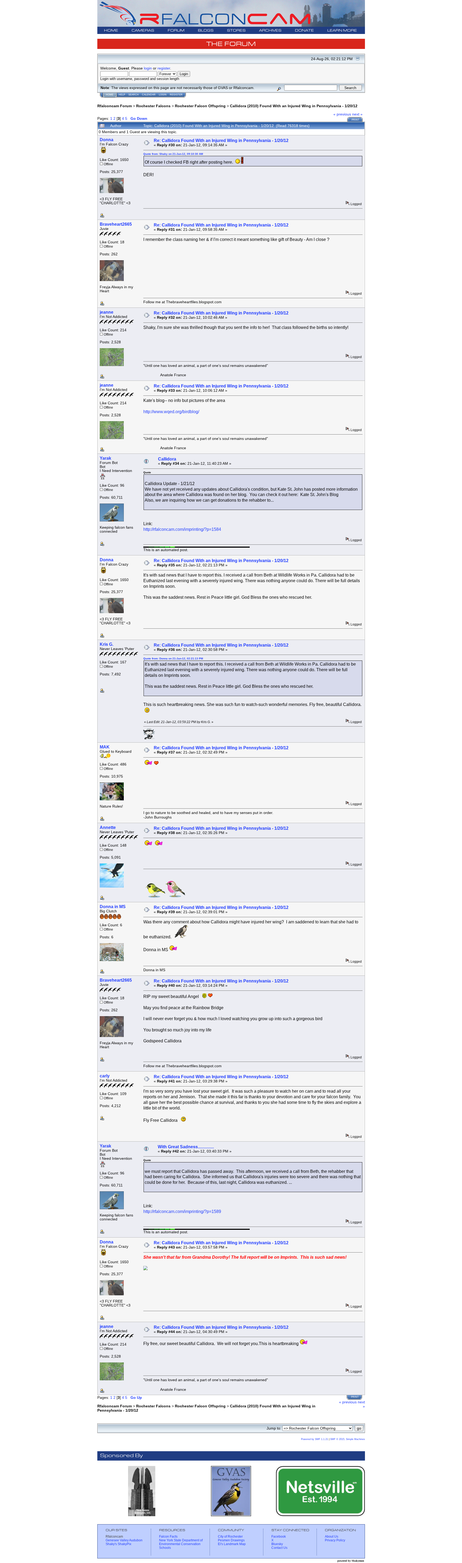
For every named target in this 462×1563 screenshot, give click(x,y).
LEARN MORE (342, 30)
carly (105, 1076)
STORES (236, 30)
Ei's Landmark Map (232, 1544)
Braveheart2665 (116, 224)
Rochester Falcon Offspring (200, 106)
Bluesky (277, 1544)
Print (355, 119)
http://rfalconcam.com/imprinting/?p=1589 (182, 1211)
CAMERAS (143, 30)
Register (176, 94)
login (148, 68)
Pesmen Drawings (231, 1540)
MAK (105, 747)
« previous (342, 114)
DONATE (304, 30)
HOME (111, 30)
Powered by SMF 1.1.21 (314, 1439)
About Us (331, 1536)
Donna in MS (113, 906)
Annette (108, 827)
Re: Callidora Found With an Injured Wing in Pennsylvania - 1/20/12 (221, 140)
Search (133, 94)
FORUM (176, 30)
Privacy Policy (335, 1540)
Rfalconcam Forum (114, 106)
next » (357, 114)
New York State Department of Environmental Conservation (181, 1542)
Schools (165, 1548)
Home (109, 94)
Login (163, 94)
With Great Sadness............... (186, 1147)
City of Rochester (230, 1536)
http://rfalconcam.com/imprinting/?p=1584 (182, 529)
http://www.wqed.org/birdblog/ (171, 411)
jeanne (106, 312)
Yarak (105, 458)
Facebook (278, 1536)
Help (122, 94)
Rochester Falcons (153, 106)
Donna (106, 139)
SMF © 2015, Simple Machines (347, 1439)
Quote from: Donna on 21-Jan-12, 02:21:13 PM (173, 658)
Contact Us (279, 1548)
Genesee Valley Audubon (124, 1540)
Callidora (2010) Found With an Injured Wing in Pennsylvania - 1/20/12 (293, 106)
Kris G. (106, 644)
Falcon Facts (168, 1536)
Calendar (149, 94)
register (163, 68)
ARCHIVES (270, 30)
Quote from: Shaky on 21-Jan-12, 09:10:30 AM (173, 153)
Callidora (167, 459)
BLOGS (206, 30)
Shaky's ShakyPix (118, 1544)
